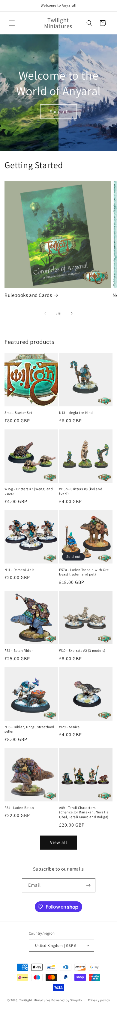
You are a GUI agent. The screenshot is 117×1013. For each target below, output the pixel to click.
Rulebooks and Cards (28, 295)
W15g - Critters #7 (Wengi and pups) (28, 491)
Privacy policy (99, 1000)
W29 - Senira (69, 727)
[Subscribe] (88, 885)
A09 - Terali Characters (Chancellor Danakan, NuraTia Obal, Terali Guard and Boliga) (84, 812)
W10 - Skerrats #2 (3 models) (82, 650)
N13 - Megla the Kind (76, 412)
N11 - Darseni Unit (19, 569)
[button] (12, 23)
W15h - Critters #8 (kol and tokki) (80, 491)
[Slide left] (45, 313)
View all (58, 842)
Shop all (59, 111)
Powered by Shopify (66, 1000)
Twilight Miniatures (34, 1000)
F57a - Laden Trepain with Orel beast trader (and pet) (84, 572)
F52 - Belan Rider (18, 650)
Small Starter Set (18, 412)
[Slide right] (71, 313)
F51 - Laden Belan (19, 807)
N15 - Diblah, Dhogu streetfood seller (29, 729)
